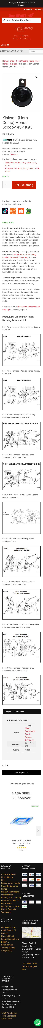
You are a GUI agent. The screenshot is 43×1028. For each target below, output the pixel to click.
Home (5, 61)
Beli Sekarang (24, 185)
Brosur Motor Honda (10, 883)
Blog (3, 880)
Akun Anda (28, 9)
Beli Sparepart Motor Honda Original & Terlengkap (10, 909)
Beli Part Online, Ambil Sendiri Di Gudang (8, 930)
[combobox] (21, 20)
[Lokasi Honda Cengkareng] (31, 937)
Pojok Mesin (6, 903)
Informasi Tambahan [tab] (15, 711)
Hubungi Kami (7, 936)
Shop (12, 61)
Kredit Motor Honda (10, 900)
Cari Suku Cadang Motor (11, 51)
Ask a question (21, 772)
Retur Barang (7, 945)
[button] (3, 45)
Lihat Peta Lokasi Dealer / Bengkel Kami (29, 966)
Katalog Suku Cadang (11, 897)
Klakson (13, 64)
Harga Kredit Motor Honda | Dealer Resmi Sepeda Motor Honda (21, 15)
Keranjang (39, 9)
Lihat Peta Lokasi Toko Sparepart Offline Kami (9, 1016)
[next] (38, 831)
